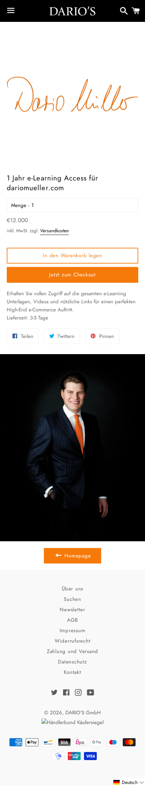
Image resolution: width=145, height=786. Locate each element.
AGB (72, 620)
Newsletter (72, 609)
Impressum (73, 630)
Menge (18, 205)
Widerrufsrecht (73, 641)
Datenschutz (72, 661)
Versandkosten (54, 230)
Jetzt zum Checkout (72, 274)
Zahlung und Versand (72, 651)
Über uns (72, 588)
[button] (129, 782)
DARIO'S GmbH (83, 712)
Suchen (72, 599)
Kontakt (72, 672)
